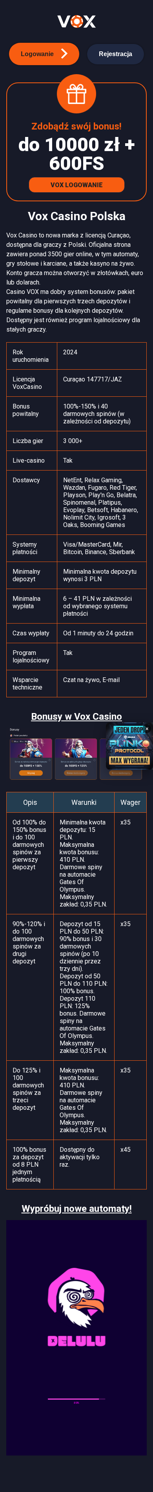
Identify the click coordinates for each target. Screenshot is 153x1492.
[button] (44, 54)
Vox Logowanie (77, 185)
